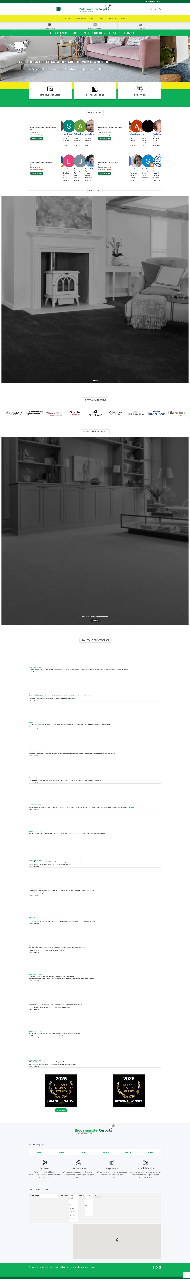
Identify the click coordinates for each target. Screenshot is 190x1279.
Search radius (63, 1196)
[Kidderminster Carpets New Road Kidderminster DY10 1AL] (147, 9)
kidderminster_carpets (35, 667)
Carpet (67, 19)
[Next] (7, 86)
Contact (122, 19)
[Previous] (2, 86)
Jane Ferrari (67, 169)
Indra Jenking (157, 165)
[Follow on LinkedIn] (33, 1)
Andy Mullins (67, 134)
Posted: (34, 671)
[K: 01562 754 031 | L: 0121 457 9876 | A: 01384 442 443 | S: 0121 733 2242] (160, 9)
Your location (34, 1196)
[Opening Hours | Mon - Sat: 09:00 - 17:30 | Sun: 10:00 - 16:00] (156, 9)
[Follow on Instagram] (31, 1)
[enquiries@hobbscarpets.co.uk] (152, 9)
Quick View (95, 620)
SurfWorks (92, 1267)
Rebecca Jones (90, 165)
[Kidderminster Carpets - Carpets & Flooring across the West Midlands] (95, 9)
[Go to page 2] (81, 151)
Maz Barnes (134, 134)
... (129, 669)
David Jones (146, 169)
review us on (36, 138)
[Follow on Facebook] (29, 1)
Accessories (79, 19)
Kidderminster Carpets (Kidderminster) (43, 127)
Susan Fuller (134, 169)
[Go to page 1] (76, 151)
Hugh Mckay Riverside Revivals (95, 616)
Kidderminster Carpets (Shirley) (108, 162)
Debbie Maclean (147, 130)
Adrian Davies (78, 134)
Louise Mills (78, 169)
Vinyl (91, 19)
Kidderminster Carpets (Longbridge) (110, 127)
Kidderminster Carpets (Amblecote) (42, 162)
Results (81, 1196)
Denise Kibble (157, 130)
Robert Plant (89, 130)
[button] (117, 1240)
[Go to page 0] (72, 151)
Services (101, 19)
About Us (112, 19)
